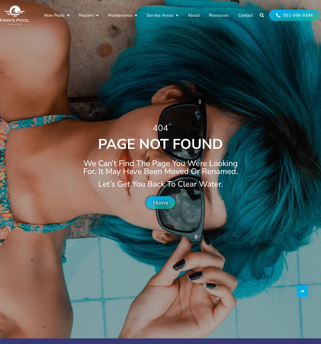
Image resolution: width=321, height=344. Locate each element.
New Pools (54, 15)
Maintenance (120, 15)
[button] (262, 15)
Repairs (86, 15)
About (194, 15)
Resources (219, 15)
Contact (245, 15)
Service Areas (160, 15)
